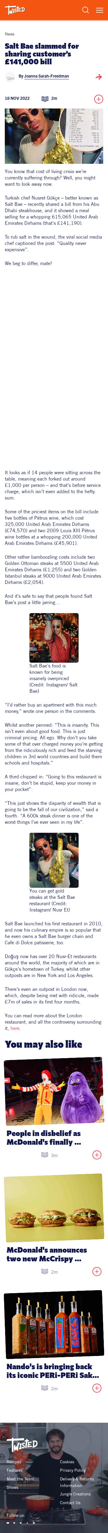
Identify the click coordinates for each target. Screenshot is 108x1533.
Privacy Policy (73, 1470)
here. (15, 1028)
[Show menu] (99, 10)
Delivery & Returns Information (77, 1482)
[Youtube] (8, 1523)
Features (14, 1470)
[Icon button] (98, 76)
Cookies (67, 1461)
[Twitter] (21, 1523)
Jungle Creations (75, 1494)
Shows (12, 1487)
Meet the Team (20, 1479)
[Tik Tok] (27, 1523)
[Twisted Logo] (15, 10)
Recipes (14, 1461)
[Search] (85, 9)
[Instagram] (34, 1523)
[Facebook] (14, 1523)
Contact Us (70, 1502)
